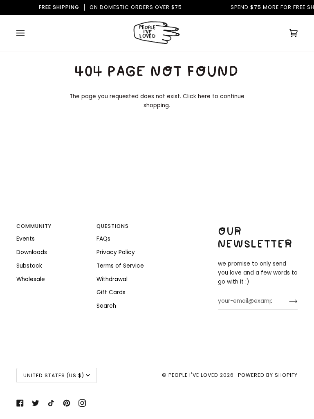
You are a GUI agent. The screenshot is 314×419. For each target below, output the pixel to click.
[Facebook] (20, 403)
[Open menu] (28, 33)
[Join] (287, 301)
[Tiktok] (51, 403)
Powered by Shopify (268, 375)
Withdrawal (112, 279)
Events (25, 239)
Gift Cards (111, 292)
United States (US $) (53, 375)
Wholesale (30, 279)
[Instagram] (82, 403)
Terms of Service (120, 266)
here (204, 96)
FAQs (103, 239)
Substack (29, 266)
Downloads (31, 252)
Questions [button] (112, 226)
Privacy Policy (115, 252)
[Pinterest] (66, 403)
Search (106, 306)
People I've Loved (193, 375)
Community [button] (34, 226)
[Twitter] (35, 403)
